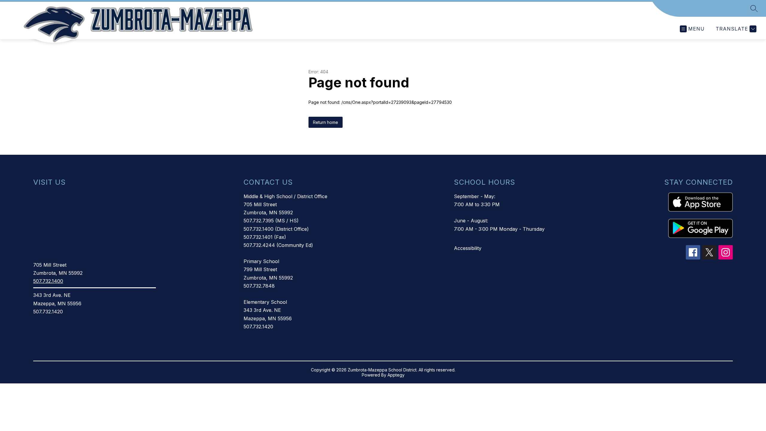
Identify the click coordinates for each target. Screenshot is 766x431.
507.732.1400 (48, 281)
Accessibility (467, 248)
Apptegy (396, 374)
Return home (325, 122)
